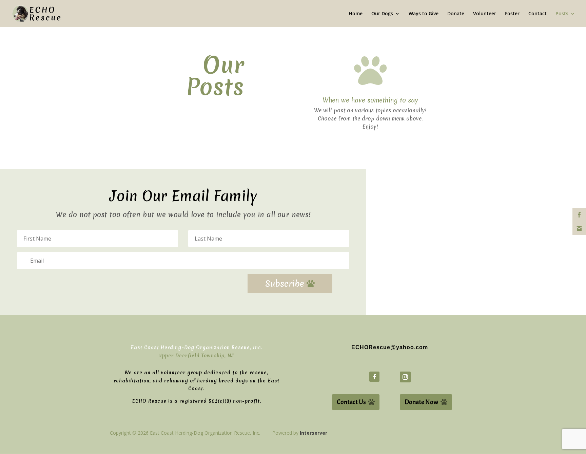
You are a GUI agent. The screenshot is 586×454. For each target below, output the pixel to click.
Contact (537, 14)
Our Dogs (382, 14)
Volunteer (484, 14)
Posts (561, 14)
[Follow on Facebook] (374, 377)
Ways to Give (423, 14)
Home (356, 14)
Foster (512, 14)
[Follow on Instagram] (405, 377)
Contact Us (351, 402)
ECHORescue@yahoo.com (389, 347)
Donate (455, 14)
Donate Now (421, 402)
